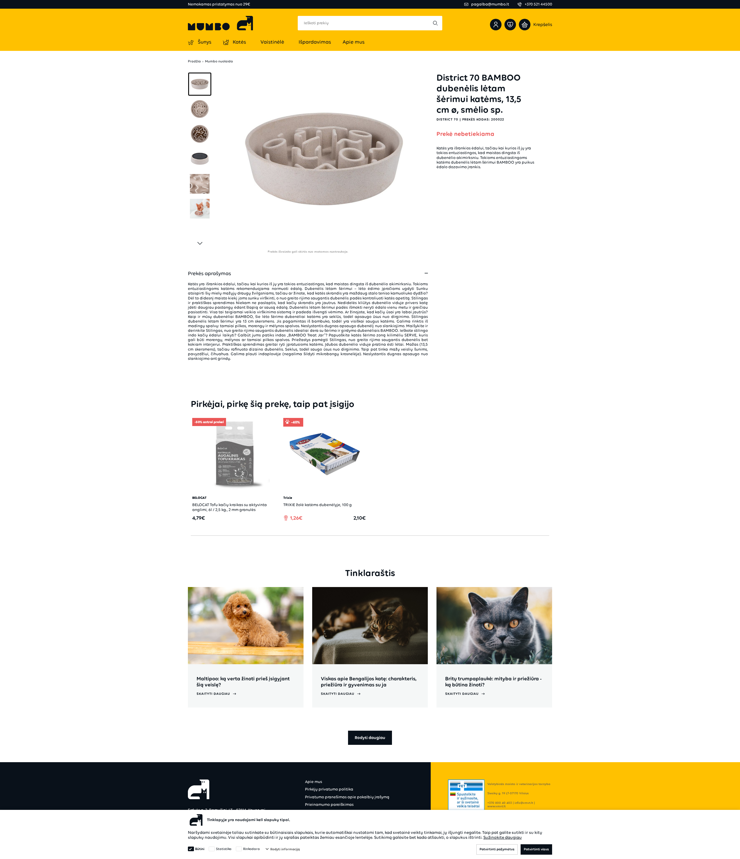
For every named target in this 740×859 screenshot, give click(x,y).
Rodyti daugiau (370, 737)
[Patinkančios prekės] (510, 24)
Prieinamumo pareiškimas (329, 804)
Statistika (224, 849)
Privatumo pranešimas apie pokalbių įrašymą (347, 797)
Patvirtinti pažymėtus (497, 849)
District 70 (447, 119)
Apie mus (313, 781)
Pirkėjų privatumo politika (329, 789)
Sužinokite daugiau (502, 837)
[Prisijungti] (496, 24)
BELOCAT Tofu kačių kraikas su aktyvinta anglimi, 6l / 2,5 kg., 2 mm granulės (229, 507)
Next (200, 242)
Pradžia (194, 61)
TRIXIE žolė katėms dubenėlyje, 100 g (317, 504)
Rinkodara (251, 849)
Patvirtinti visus (536, 849)
